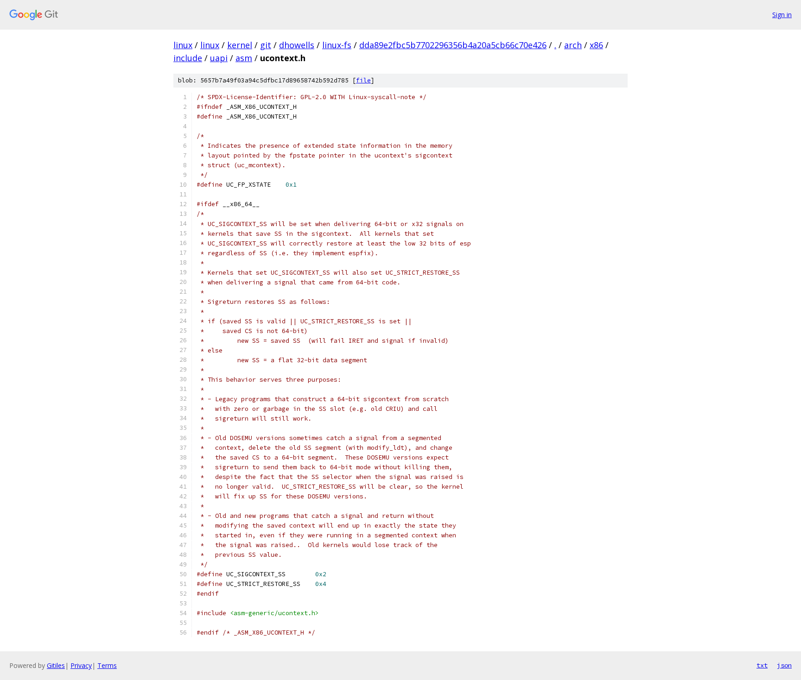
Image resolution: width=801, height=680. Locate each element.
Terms (107, 665)
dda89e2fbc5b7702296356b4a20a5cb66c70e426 (453, 44)
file (363, 80)
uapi (219, 57)
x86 (596, 44)
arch (573, 44)
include (187, 57)
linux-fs (336, 44)
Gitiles (56, 665)
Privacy (81, 665)
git (265, 44)
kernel (239, 44)
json (784, 665)
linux (182, 44)
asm (243, 57)
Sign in (782, 14)
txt (762, 665)
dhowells (296, 44)
